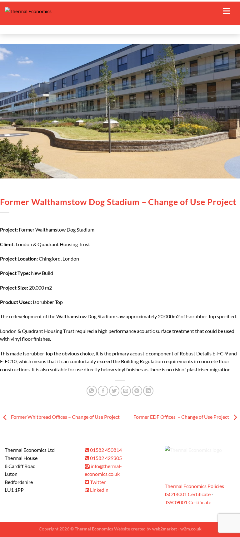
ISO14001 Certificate (188, 494)
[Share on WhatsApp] (92, 391)
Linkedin (98, 490)
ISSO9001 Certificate (188, 502)
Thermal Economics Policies (194, 486)
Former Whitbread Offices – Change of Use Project (65, 417)
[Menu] (229, 11)
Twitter (97, 482)
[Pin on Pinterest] (137, 391)
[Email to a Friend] (126, 391)
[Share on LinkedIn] (148, 391)
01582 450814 (105, 450)
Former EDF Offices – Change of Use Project (181, 417)
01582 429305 (105, 458)
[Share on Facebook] (103, 391)
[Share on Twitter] (114, 391)
